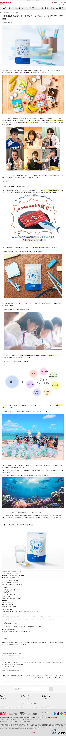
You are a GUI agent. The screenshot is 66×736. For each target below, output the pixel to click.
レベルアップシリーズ (28, 675)
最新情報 (45, 698)
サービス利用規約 (33, 707)
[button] (51, 689)
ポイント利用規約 (45, 707)
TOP (2, 12)
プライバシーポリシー (20, 707)
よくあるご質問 (25, 698)
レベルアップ (59, 675)
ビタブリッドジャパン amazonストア (25, 721)
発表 (19, 675)
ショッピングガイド (26, 701)
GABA (60, 677)
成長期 (39, 677)
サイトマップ (56, 707)
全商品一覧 (3, 698)
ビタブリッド (39, 675)
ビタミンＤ (45, 677)
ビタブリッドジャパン (49, 675)
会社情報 (55, 2)
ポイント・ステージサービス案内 (29, 703)
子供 (35, 677)
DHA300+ (55, 677)
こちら (13, 629)
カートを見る (62, 4)
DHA (50, 677)
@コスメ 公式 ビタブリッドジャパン (8, 721)
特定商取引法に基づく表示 (6, 707)
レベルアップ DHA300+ (12, 12)
